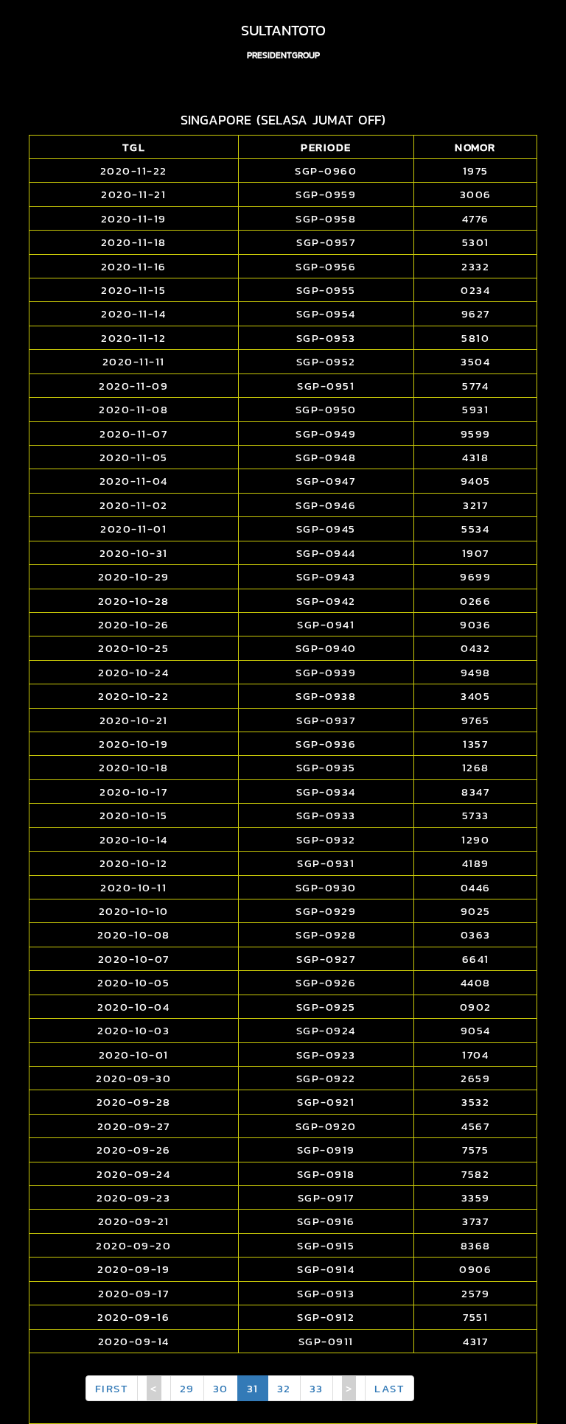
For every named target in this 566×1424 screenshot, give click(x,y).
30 (220, 1388)
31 (253, 1388)
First (112, 1388)
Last (389, 1388)
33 (317, 1388)
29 (187, 1388)
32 (284, 1388)
